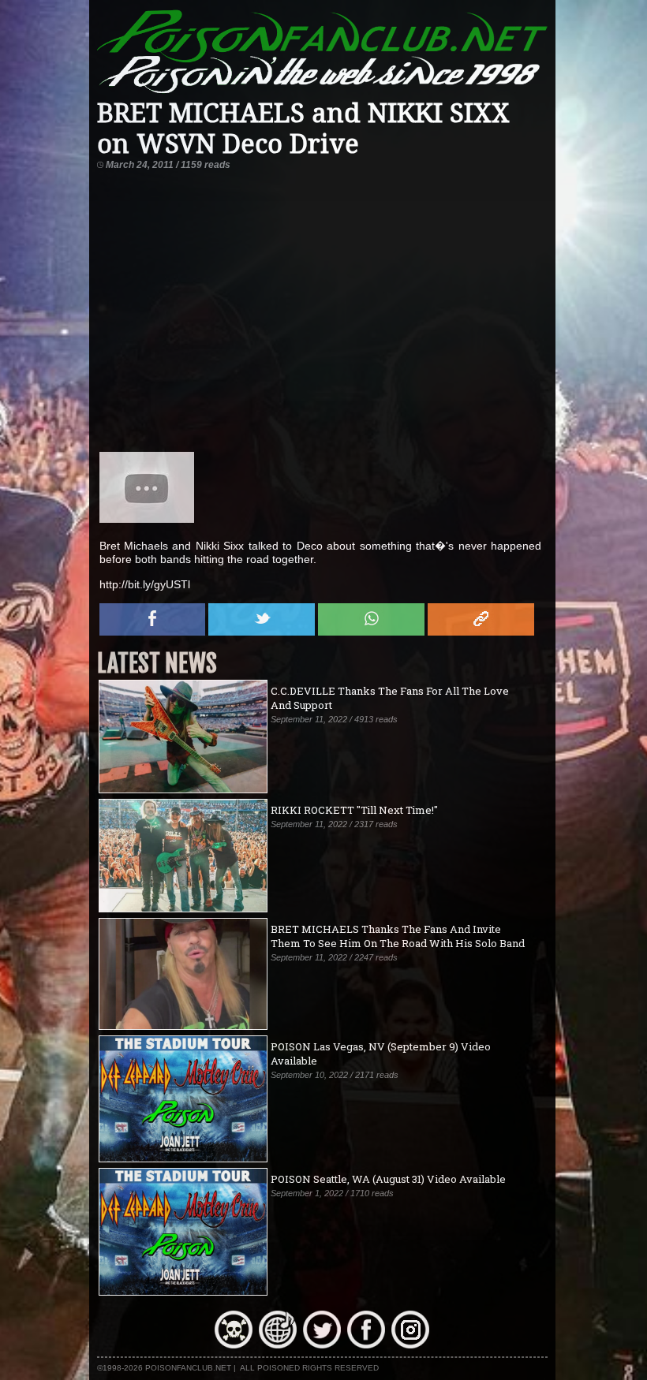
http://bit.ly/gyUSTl (144, 584)
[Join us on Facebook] (366, 1344)
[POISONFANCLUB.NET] (322, 91)
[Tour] (278, 1344)
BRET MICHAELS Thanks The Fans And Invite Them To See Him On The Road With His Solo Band (398, 936)
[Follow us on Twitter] (322, 1344)
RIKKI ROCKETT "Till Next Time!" (354, 810)
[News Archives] (233, 1344)
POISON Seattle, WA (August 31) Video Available (388, 1179)
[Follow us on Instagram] (410, 1344)
